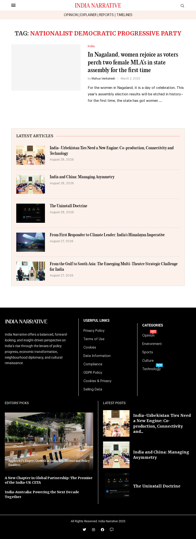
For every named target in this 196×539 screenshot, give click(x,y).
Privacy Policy (93, 331)
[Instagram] (93, 529)
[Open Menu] (13, 5)
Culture (148, 360)
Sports (147, 352)
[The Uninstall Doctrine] (30, 213)
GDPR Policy (92, 372)
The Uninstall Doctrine (68, 206)
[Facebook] (102, 529)
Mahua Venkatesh (103, 78)
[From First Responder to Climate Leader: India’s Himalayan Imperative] (30, 242)
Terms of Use (93, 339)
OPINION (71, 15)
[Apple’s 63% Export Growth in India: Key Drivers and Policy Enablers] (49, 442)
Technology (151, 369)
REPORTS (106, 15)
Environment (152, 344)
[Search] (182, 6)
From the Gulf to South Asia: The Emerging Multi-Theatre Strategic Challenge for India (114, 266)
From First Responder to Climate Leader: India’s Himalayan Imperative (107, 235)
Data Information (97, 356)
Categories (152, 325)
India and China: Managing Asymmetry (82, 177)
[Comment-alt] (111, 529)
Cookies (89, 347)
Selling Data (92, 389)
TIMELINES (124, 15)
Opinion (148, 335)
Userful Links (96, 320)
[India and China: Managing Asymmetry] (30, 184)
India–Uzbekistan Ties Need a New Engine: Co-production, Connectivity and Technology (112, 150)
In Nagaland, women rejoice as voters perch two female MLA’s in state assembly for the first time (133, 62)
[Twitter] (84, 529)
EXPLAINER (88, 15)
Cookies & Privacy (97, 381)
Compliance (92, 364)
